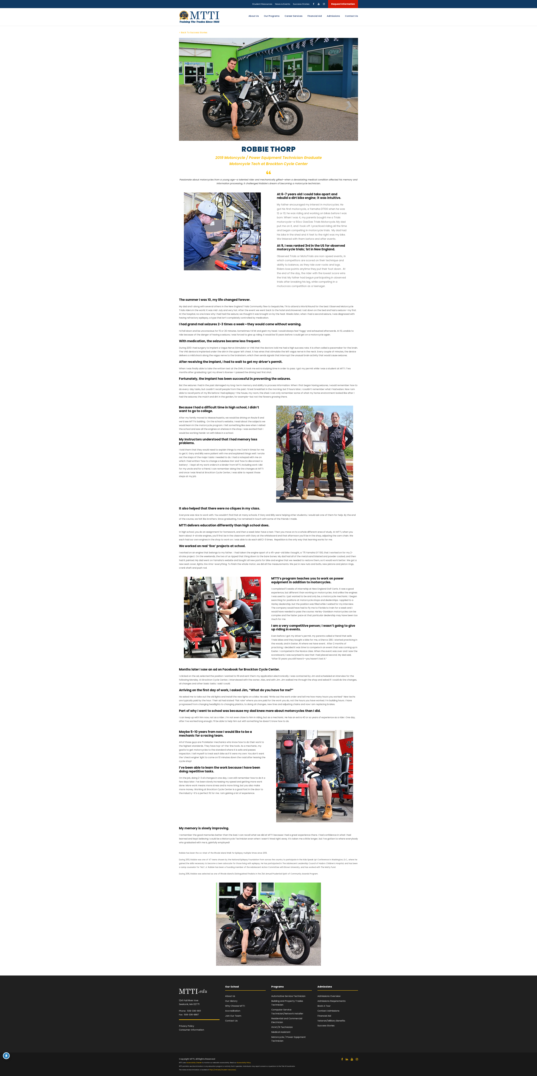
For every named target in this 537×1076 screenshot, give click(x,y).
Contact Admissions (328, 1010)
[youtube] (352, 1059)
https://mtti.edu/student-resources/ (222, 1070)
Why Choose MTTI (235, 1006)
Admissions (333, 16)
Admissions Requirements (331, 1001)
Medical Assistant (280, 1032)
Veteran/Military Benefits (331, 1020)
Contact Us (351, 16)
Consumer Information (191, 1029)
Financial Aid (315, 16)
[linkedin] (347, 1059)
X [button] (534, 2)
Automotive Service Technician (288, 996)
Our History (231, 1001)
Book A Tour (324, 1006)
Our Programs (272, 16)
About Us (254, 16)
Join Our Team (233, 1015)
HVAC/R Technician (282, 1027)
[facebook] (342, 1059)
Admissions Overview (329, 996)
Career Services (293, 16)
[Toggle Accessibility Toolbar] (6, 1055)
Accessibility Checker (194, 1063)
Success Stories (326, 1025)
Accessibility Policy (244, 1063)
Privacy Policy (186, 1026)
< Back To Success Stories (193, 32)
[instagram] (357, 1059)
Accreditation (232, 1010)
